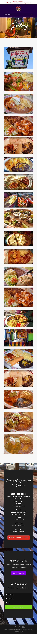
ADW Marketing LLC (17, 629)
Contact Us (18, 573)
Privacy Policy (19, 631)
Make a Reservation (18, 537)
